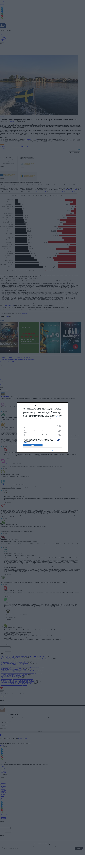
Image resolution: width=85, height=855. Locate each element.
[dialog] (42, 428)
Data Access (42, 450)
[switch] (59, 426)
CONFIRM (32, 445)
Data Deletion (35, 450)
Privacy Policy (50, 450)
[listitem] (42, 423)
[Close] (65, 405)
